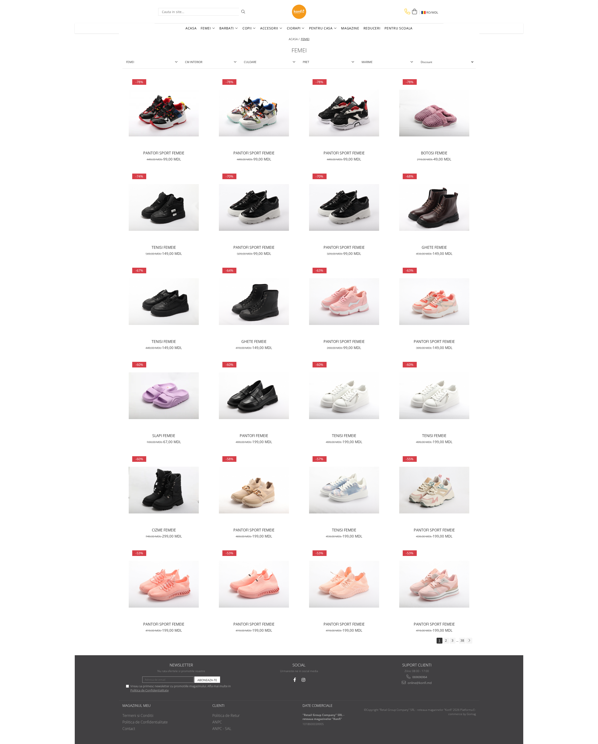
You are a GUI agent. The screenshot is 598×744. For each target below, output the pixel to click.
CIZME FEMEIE (164, 530)
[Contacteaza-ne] (407, 11)
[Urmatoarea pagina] (469, 641)
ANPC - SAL (221, 728)
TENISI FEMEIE (164, 247)
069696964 (419, 677)
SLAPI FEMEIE (163, 435)
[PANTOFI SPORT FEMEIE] (164, 113)
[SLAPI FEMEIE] (164, 396)
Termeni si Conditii (137, 715)
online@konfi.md (419, 683)
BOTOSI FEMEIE (434, 153)
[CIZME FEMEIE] (164, 490)
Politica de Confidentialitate (149, 690)
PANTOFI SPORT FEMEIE (163, 153)
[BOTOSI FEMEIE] (434, 113)
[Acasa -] (299, 12)
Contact (128, 728)
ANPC (217, 722)
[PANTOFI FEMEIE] (254, 396)
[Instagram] (303, 680)
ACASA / (294, 39)
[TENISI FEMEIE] (164, 207)
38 (462, 640)
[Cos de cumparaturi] (414, 11)
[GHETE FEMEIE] (434, 207)
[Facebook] (295, 680)
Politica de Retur (226, 715)
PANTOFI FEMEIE (254, 435)
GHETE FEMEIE (434, 247)
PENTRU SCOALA (398, 28)
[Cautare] (243, 12)
